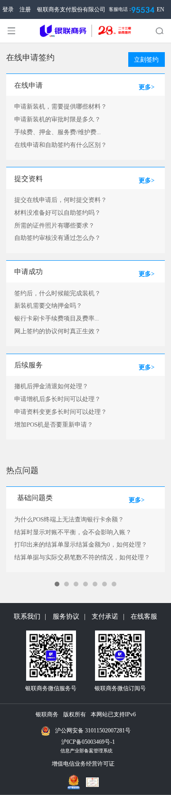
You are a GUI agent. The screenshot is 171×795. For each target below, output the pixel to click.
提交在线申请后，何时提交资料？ (60, 199)
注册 (25, 9)
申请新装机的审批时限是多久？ (57, 119)
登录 (8, 9)
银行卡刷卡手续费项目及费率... (56, 318)
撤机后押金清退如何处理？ (51, 386)
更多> (146, 87)
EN (160, 9)
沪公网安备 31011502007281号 (93, 730)
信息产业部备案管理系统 (86, 750)
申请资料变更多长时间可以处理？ (60, 411)
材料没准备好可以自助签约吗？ (57, 212)
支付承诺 (105, 616)
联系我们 (27, 616)
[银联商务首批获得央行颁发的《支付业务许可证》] (95, 782)
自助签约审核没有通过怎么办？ (57, 237)
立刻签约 (146, 59)
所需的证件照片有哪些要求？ (54, 225)
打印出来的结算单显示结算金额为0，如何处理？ (80, 544)
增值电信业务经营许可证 (83, 764)
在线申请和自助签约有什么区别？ (60, 144)
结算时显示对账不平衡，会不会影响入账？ (73, 532)
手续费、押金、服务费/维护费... (57, 132)
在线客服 (144, 616)
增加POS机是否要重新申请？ (53, 424)
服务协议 (66, 616)
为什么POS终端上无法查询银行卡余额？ (69, 519)
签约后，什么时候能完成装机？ (57, 293)
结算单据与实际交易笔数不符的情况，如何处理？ (82, 557)
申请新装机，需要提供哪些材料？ (60, 106)
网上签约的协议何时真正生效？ (57, 331)
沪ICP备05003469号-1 (88, 742)
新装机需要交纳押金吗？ (48, 305)
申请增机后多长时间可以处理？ (57, 398)
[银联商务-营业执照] (76, 779)
